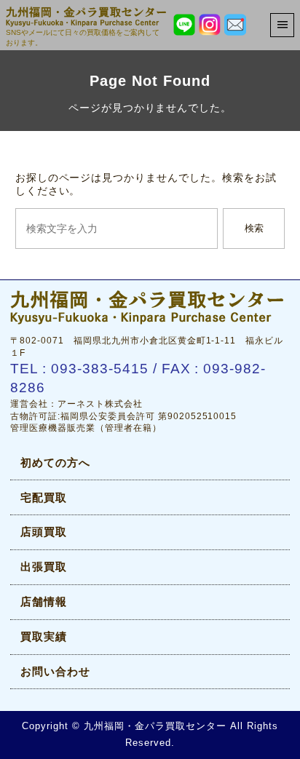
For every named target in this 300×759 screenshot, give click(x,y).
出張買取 (43, 566)
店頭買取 (43, 531)
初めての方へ (55, 462)
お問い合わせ (55, 671)
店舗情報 (43, 601)
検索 (254, 228)
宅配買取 (43, 497)
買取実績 (43, 636)
